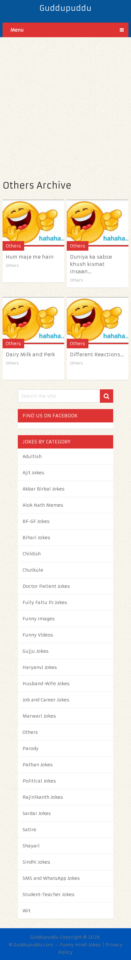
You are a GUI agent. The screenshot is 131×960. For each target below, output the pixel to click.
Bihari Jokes (36, 537)
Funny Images (39, 619)
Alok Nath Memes (43, 505)
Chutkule (33, 570)
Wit (27, 911)
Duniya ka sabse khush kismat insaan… (91, 264)
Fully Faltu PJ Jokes (45, 602)
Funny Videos (38, 635)
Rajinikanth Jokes (43, 797)
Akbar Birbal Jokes (44, 489)
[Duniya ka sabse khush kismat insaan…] (97, 223)
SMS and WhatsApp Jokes (51, 878)
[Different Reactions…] (97, 320)
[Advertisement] (65, 102)
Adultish (32, 456)
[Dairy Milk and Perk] (33, 320)
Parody (30, 748)
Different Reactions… (97, 354)
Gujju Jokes (36, 651)
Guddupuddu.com (33, 945)
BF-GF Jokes (36, 521)
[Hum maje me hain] (33, 223)
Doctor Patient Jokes (46, 586)
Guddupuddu (65, 8)
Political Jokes (39, 781)
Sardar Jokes (37, 813)
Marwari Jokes (39, 716)
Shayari (31, 846)
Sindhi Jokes (36, 862)
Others (13, 246)
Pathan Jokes (38, 765)
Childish (32, 554)
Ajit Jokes (33, 473)
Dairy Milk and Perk (30, 354)
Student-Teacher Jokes (48, 894)
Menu (17, 30)
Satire (29, 829)
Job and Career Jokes (46, 700)
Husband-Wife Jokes (46, 683)
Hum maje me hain (30, 257)
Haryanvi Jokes (40, 667)
